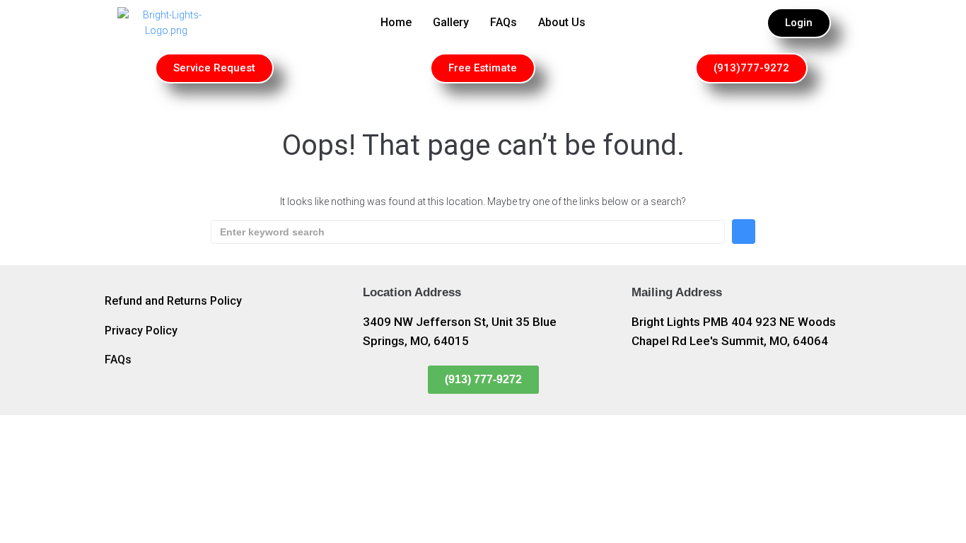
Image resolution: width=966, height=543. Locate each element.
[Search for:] (468, 232)
